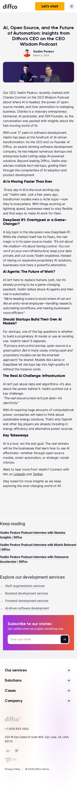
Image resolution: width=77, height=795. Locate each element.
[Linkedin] (8, 750)
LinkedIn (19, 474)
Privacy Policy (12, 769)
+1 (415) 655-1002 (16, 728)
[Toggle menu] (72, 6)
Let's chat (49, 6)
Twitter (38, 474)
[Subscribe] (65, 639)
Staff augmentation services (25, 586)
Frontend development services (26, 601)
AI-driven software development (27, 608)
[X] (16, 750)
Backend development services (26, 593)
